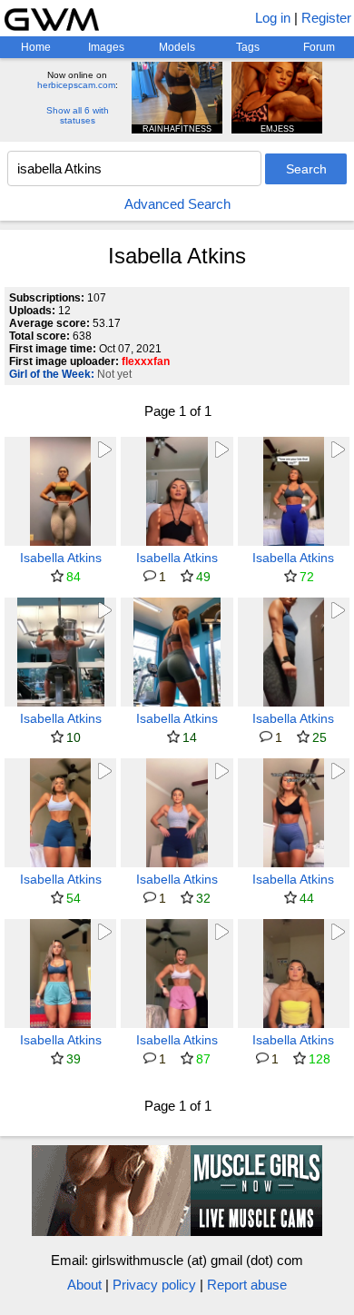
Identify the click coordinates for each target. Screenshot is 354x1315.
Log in (272, 17)
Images (106, 47)
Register (326, 17)
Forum (319, 47)
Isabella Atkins (61, 557)
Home (36, 47)
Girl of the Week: (51, 374)
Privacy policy (154, 1284)
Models (177, 47)
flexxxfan (146, 361)
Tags (248, 47)
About (84, 1284)
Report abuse (247, 1284)
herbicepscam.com (76, 85)
